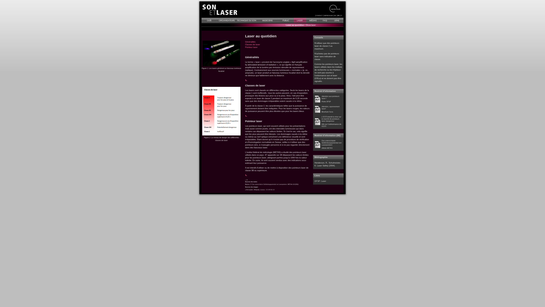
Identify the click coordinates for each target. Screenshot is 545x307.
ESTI (324, 126)
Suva (331, 112)
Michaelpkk (249, 189)
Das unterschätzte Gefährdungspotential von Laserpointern (269, 184)
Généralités (250, 42)
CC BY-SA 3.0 (270, 189)
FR (338, 15)
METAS (330, 148)
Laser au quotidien (295, 25)
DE (335, 15)
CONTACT (319, 15)
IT (341, 15)
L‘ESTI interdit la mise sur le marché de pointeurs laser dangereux (331, 119)
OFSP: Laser (320, 181)
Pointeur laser (251, 47)
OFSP (328, 102)
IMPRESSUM (328, 15)
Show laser (311, 25)
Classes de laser (252, 44)
